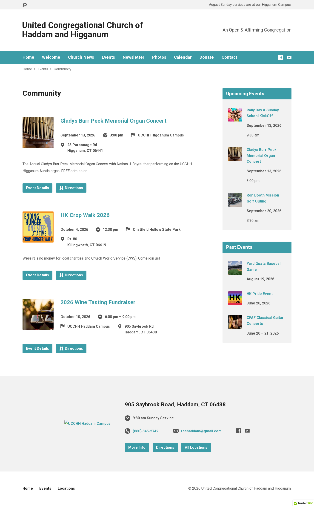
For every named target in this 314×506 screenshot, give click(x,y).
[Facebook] (280, 57)
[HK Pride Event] (235, 302)
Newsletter (133, 57)
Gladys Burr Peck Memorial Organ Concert (113, 121)
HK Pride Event (260, 294)
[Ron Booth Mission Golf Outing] (235, 203)
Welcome (51, 57)
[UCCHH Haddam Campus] (87, 423)
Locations (66, 488)
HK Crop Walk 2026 (85, 215)
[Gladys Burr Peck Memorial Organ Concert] (38, 144)
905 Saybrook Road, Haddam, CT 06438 (175, 404)
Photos (159, 57)
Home (28, 57)
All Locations (196, 447)
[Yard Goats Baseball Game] (235, 272)
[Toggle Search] (25, 5)
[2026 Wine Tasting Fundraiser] (38, 326)
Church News (81, 57)
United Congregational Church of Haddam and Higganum (82, 29)
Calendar (183, 57)
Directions (74, 188)
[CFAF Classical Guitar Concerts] (235, 326)
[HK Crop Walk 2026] (38, 239)
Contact (229, 57)
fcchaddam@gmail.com (201, 431)
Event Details (37, 188)
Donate (207, 57)
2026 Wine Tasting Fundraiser (97, 302)
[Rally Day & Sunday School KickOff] (235, 118)
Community (62, 69)
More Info (137, 447)
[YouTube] (289, 57)
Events (108, 57)
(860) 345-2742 (145, 431)
